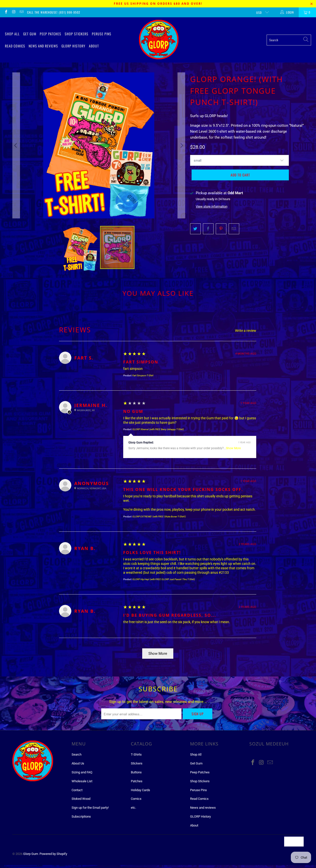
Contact (77, 790)
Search (76, 754)
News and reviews (43, 45)
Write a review (245, 330)
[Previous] (16, 145)
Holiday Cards (140, 790)
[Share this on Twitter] (195, 228)
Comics (136, 799)
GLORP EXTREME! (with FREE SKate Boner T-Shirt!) (159, 516)
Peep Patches (50, 33)
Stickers (136, 763)
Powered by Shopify (53, 854)
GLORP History (73, 45)
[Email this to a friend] (234, 228)
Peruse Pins (101, 33)
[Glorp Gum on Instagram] (13, 12)
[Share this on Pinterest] (221, 228)
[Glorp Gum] (158, 40)
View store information (211, 206)
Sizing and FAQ (82, 772)
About (94, 45)
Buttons (136, 772)
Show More (233, 448)
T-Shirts (136, 754)
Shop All (12, 33)
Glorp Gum (30, 854)
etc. (133, 807)
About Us (78, 763)
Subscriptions (81, 816)
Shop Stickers (76, 33)
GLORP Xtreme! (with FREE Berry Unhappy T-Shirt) (158, 429)
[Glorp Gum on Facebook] (6, 12)
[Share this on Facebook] (208, 228)
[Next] (181, 145)
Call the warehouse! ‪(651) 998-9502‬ (53, 12)
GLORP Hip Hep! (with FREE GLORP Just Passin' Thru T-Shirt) (163, 579)
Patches (136, 781)
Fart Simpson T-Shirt (142, 375)
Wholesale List (82, 781)
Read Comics (15, 45)
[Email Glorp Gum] (21, 12)
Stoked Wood (81, 799)
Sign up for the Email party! (90, 807)
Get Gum (29, 33)
